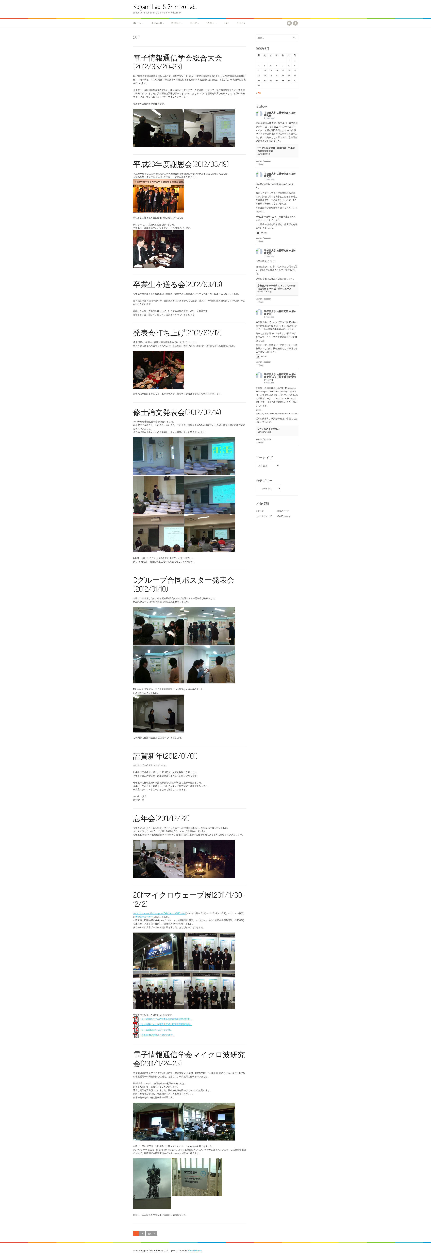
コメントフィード (264, 516)
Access (241, 23)
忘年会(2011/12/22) (161, 818)
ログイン (260, 510)
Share (260, 163)
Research (156, 23)
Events (210, 23)
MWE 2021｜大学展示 (268, 428)
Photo (264, 232)
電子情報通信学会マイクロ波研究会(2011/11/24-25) (189, 1059)
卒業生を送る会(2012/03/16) (177, 284)
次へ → (151, 1233)
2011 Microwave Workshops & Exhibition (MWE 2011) (159, 913)
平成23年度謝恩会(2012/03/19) (181, 164)
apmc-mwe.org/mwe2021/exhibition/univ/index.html (277, 411)
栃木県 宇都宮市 (287, 377)
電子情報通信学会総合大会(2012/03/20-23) (177, 62)
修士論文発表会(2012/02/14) (177, 412)
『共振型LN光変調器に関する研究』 (157, 1035)
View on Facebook (263, 160)
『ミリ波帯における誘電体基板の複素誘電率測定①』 (165, 1019)
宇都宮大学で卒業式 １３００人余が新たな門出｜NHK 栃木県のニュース (276, 287)
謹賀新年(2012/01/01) (165, 755)
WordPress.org (283, 516)
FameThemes (195, 1250)
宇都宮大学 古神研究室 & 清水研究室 (280, 114)
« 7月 (258, 93)
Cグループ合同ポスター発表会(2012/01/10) (183, 584)
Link (226, 23)
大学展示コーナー (144, 916)
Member (175, 23)
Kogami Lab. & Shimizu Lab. (165, 6)
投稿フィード (283, 510)
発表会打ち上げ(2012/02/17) (177, 332)
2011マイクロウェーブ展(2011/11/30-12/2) (189, 899)
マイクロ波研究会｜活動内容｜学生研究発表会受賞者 (276, 149)
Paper (193, 23)
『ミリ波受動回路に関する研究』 (155, 1029)
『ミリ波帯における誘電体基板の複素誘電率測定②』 (165, 1024)
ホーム (137, 23)
